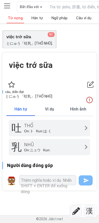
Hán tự (20, 109)
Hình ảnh (78, 109)
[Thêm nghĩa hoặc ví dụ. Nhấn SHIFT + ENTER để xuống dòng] (47, 180)
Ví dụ (49, 109)
